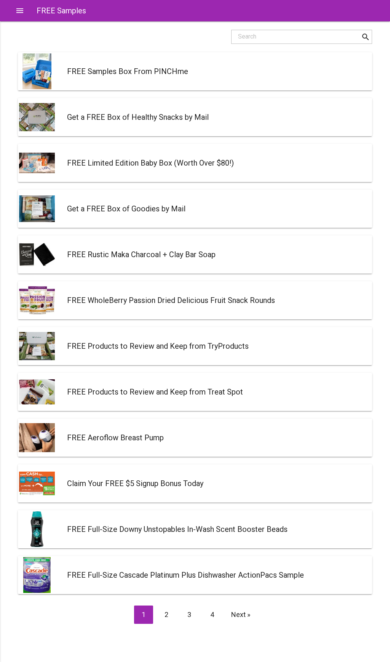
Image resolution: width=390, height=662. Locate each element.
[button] (365, 36)
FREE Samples (61, 10)
